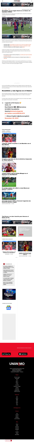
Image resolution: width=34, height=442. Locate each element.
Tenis (17, 404)
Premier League (17, 377)
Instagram (17, 429)
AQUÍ (23, 47)
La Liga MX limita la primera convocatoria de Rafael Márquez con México (8, 279)
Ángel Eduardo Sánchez (22, 232)
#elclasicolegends (16, 111)
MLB (17, 400)
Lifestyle (17, 414)
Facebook (17, 428)
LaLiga (17, 383)
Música (17, 416)
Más (17, 421)
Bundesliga (17, 378)
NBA (17, 396)
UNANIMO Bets (17, 407)
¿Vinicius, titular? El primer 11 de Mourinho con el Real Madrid (9, 252)
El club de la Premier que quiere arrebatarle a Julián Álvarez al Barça (8, 267)
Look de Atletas (17, 418)
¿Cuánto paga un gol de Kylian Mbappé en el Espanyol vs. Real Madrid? (15, 174)
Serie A (17, 382)
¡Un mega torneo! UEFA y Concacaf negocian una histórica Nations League (16, 201)
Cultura (17, 411)
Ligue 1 (17, 381)
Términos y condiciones (16, 370)
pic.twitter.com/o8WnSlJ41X (15, 113)
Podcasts (17, 426)
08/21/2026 (8, 146)
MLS (17, 379)
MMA (17, 399)
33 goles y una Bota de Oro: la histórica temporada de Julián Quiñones (25, 254)
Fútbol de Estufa (17, 391)
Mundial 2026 (17, 390)
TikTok (17, 433)
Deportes (17, 394)
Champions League (17, 386)
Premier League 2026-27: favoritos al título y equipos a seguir (7, 275)
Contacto (21, 371)
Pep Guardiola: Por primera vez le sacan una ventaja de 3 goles (20, 44)
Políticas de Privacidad (15, 371)
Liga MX (17, 387)
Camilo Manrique (4, 146)
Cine (17, 413)
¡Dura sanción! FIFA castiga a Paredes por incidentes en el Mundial (8, 271)
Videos (17, 424)
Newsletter (17, 434)
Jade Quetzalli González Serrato (6, 203)
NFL (17, 403)
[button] (16, 257)
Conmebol (17, 388)
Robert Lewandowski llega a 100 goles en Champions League (20, 45)
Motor (17, 402)
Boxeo (17, 398)
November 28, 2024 (11, 118)
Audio (17, 425)
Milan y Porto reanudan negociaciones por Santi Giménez (8, 283)
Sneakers (17, 417)
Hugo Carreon (4, 16)
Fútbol (17, 374)
